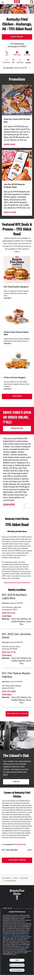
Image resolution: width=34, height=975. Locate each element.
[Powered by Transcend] (3, 972)
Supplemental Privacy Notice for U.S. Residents (16, 935)
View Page (7, 616)
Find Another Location (17, 714)
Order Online (17, 37)
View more (17, 396)
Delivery (28, 62)
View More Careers (17, 860)
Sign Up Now (10, 212)
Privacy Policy (7, 935)
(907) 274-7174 (8, 613)
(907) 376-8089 (9, 692)
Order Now (9, 145)
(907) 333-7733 (9, 652)
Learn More (9, 505)
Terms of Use (25, 946)
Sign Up (16, 782)
